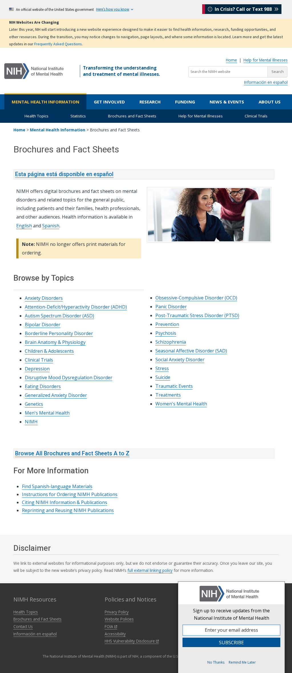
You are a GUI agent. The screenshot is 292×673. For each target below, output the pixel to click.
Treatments (168, 395)
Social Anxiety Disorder (179, 359)
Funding (185, 102)
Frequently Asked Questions (58, 43)
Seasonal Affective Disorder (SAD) (191, 351)
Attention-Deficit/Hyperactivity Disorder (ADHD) (76, 307)
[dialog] (231, 627)
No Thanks (215, 662)
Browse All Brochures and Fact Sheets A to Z (72, 453)
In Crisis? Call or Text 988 (243, 9)
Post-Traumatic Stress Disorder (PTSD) (197, 315)
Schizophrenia (170, 342)
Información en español (266, 82)
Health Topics (36, 116)
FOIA (109, 626)
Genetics (34, 404)
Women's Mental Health (181, 404)
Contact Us (23, 626)
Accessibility (115, 634)
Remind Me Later (242, 662)
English (24, 226)
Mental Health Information (45, 102)
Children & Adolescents (49, 351)
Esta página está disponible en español (64, 174)
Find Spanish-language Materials (57, 486)
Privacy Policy (117, 612)
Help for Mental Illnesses (266, 60)
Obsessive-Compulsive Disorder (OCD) (196, 298)
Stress (162, 368)
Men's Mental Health (47, 413)
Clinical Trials (256, 116)
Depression (37, 369)
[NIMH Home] (34, 71)
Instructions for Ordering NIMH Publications (69, 494)
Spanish (50, 226)
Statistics (78, 116)
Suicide (162, 377)
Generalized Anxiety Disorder (56, 395)
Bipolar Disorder (42, 324)
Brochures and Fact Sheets (132, 116)
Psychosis (165, 333)
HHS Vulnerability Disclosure (130, 641)
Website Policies (119, 619)
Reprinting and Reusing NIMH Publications (68, 510)
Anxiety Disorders (44, 298)
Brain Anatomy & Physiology (55, 342)
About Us (270, 102)
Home (231, 60)
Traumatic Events (174, 386)
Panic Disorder (171, 306)
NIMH (31, 422)
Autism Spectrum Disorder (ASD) (59, 316)
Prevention (167, 324)
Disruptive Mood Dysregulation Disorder (68, 377)
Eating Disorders (43, 386)
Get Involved (109, 102)
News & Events (227, 102)
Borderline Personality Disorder (59, 333)
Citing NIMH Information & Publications (64, 502)
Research (150, 102)
